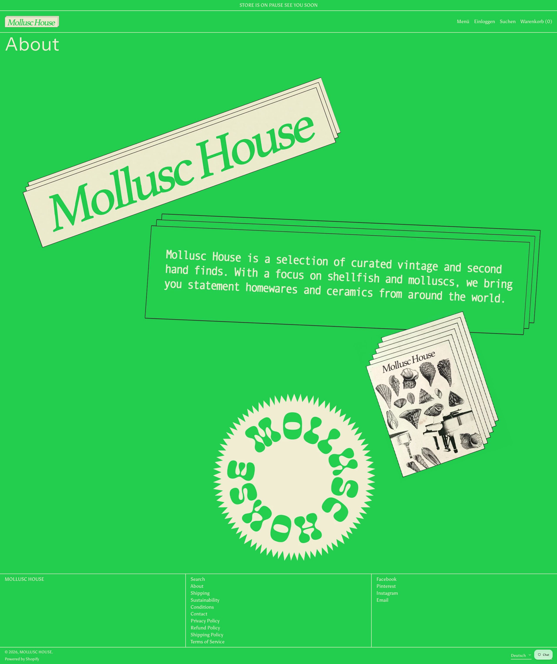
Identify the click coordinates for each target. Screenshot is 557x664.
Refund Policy (205, 628)
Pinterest (386, 586)
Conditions (202, 607)
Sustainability (205, 600)
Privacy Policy (205, 621)
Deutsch (519, 655)
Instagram (387, 593)
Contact (199, 614)
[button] (508, 21)
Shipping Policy (207, 635)
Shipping (200, 593)
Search (198, 579)
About (197, 586)
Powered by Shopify (22, 659)
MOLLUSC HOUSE (24, 579)
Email (382, 600)
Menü (463, 21)
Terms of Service (208, 642)
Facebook (386, 579)
